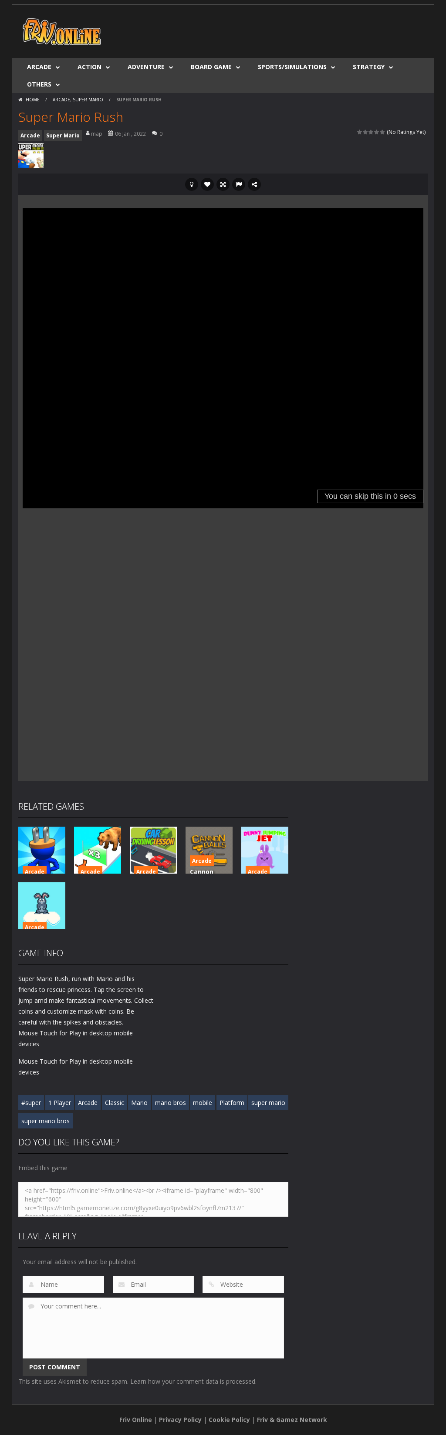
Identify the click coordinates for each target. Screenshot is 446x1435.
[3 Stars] (371, 132)
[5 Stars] (382, 132)
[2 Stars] (365, 132)
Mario (139, 1102)
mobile (202, 1102)
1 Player (59, 1102)
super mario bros (45, 1121)
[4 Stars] (377, 132)
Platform (232, 1102)
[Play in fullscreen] (223, 184)
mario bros (170, 1102)
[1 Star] (360, 132)
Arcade (39, 67)
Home (32, 100)
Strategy (369, 67)
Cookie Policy (229, 1419)
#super (31, 1102)
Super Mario (88, 100)
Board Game (211, 67)
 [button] (238, 184)
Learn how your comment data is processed (192, 1381)
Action (89, 67)
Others (39, 84)
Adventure (146, 67)
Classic (114, 1102)
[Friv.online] (61, 31)
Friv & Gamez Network (292, 1419)
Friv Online (135, 1419)
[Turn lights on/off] (191, 184)
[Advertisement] (269, 30)
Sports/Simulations (292, 67)
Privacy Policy (180, 1419)
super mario (268, 1102)
